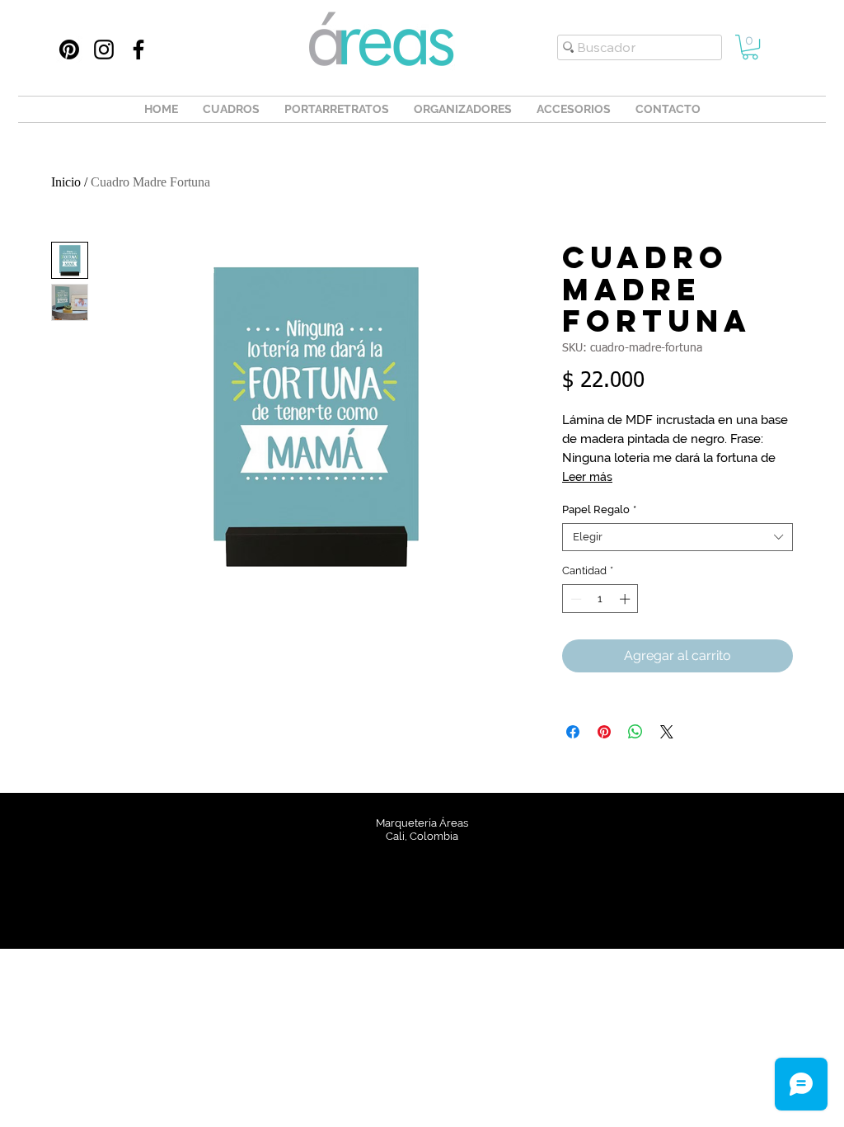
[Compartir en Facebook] (573, 732)
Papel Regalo (599, 509)
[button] (750, 47)
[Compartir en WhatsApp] (635, 732)
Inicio (66, 182)
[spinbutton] (600, 599)
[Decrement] (574, 599)
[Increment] (626, 599)
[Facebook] (138, 49)
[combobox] (677, 537)
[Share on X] (667, 732)
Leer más (587, 476)
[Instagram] (104, 49)
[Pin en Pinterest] (604, 732)
